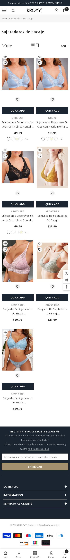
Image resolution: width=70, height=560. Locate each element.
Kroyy (52, 117)
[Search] (13, 11)
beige (17, 138)
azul (8, 138)
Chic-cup (18, 117)
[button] (33, 46)
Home (4, 18)
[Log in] (56, 10)
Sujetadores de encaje (22, 18)
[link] (18, 554)
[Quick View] (5, 56)
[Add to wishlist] (5, 62)
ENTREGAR (35, 466)
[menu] (4, 10)
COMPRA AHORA (54, 3)
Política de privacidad (38, 448)
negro (21, 138)
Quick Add (18, 110)
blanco (12, 138)
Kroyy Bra (18, 211)
